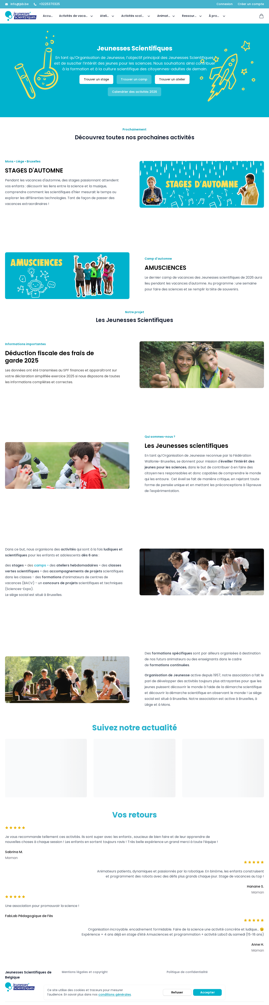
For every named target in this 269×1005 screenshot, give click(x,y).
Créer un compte (251, 4)
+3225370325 (49, 4)
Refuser (177, 992)
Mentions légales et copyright (85, 972)
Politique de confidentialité (187, 972)
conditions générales (114, 994)
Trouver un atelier (172, 79)
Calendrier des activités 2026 (134, 92)
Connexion (224, 4)
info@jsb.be (20, 4)
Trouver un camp (134, 79)
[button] (76, 15)
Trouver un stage (96, 79)
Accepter (207, 992)
